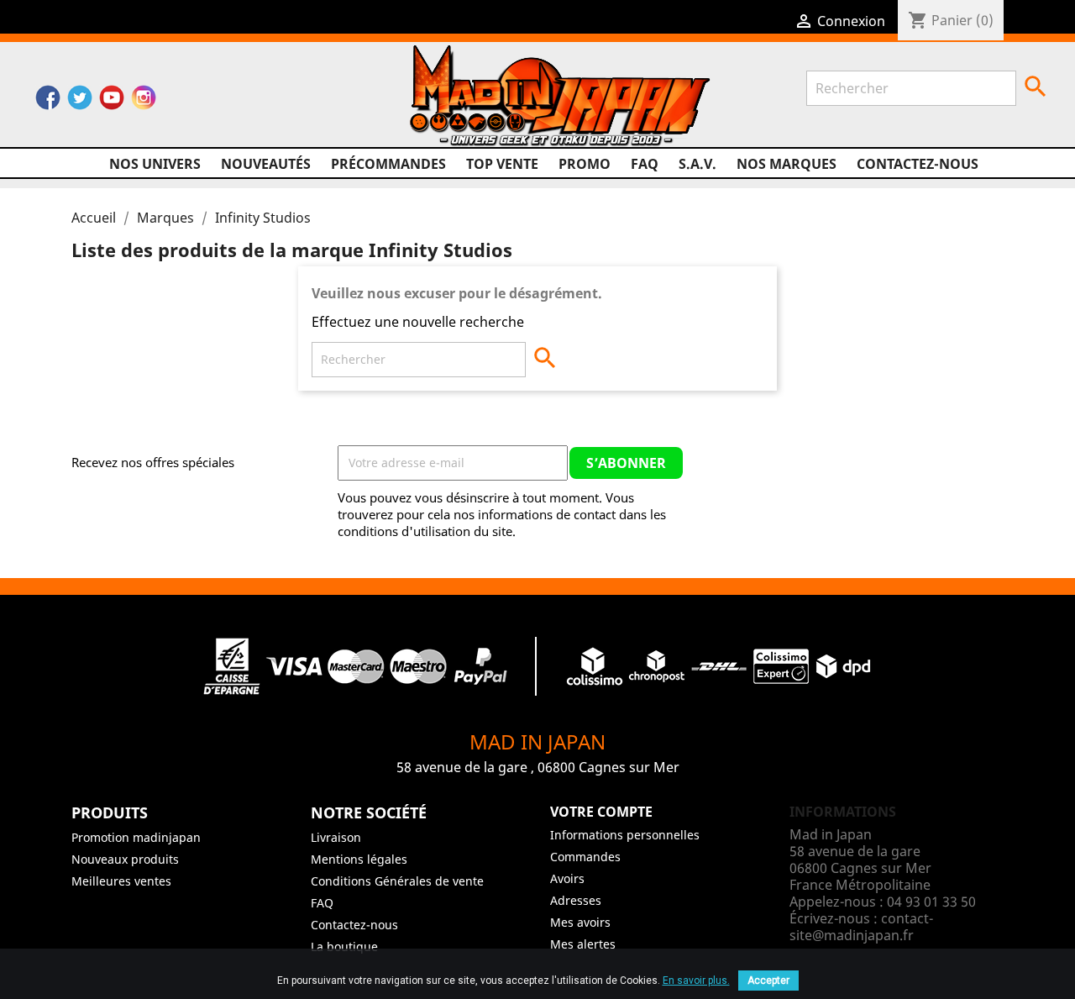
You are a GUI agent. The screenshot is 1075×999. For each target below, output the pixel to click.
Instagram (143, 101)
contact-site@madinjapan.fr (861, 926)
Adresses (575, 900)
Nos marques (786, 164)
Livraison (336, 837)
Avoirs (567, 878)
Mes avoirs (580, 922)
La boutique (344, 946)
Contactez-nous (917, 164)
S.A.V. (697, 164)
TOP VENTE (502, 164)
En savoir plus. (696, 980)
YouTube (111, 101)
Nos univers (155, 164)
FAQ (644, 164)
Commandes (585, 857)
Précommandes (388, 164)
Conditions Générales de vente (397, 881)
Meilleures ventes (121, 881)
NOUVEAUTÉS (266, 164)
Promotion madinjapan (136, 837)
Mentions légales (359, 859)
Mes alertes (583, 944)
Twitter (79, 101)
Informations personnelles (625, 835)
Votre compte (601, 811)
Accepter (768, 980)
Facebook (47, 101)
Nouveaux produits (125, 859)
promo (584, 164)
